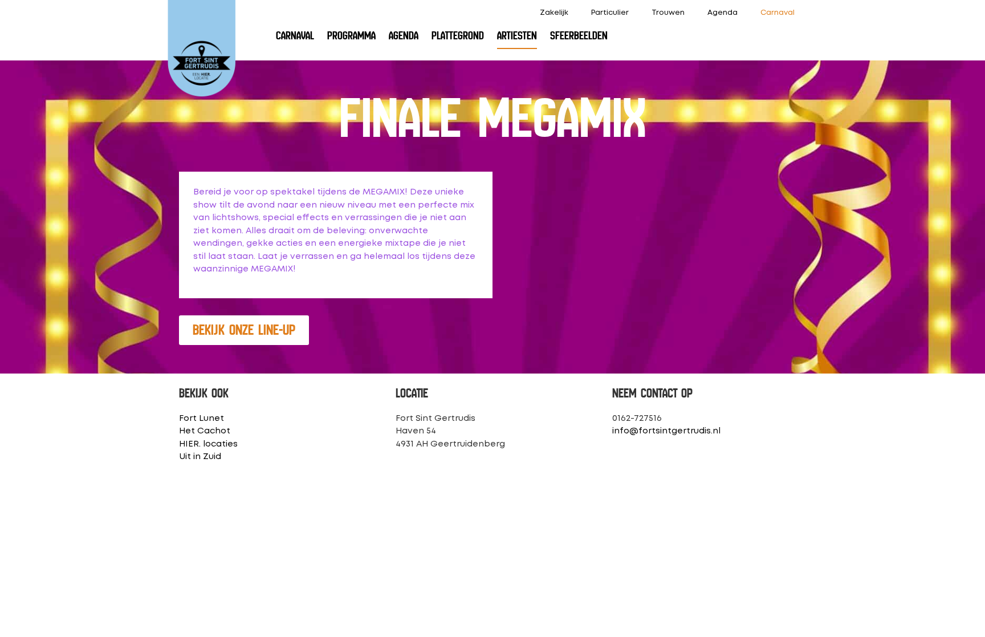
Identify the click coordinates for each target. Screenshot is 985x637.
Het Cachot (204, 431)
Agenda (722, 13)
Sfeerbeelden (579, 35)
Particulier (610, 13)
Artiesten (517, 35)
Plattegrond (458, 35)
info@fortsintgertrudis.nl (666, 431)
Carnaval (777, 13)
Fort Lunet (201, 419)
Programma (351, 35)
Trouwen (668, 13)
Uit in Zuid (200, 457)
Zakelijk (554, 13)
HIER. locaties (208, 444)
